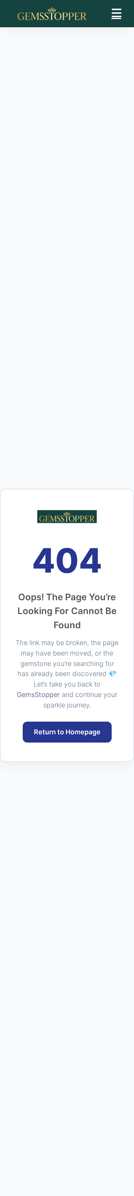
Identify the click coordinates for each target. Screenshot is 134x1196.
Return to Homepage (67, 732)
